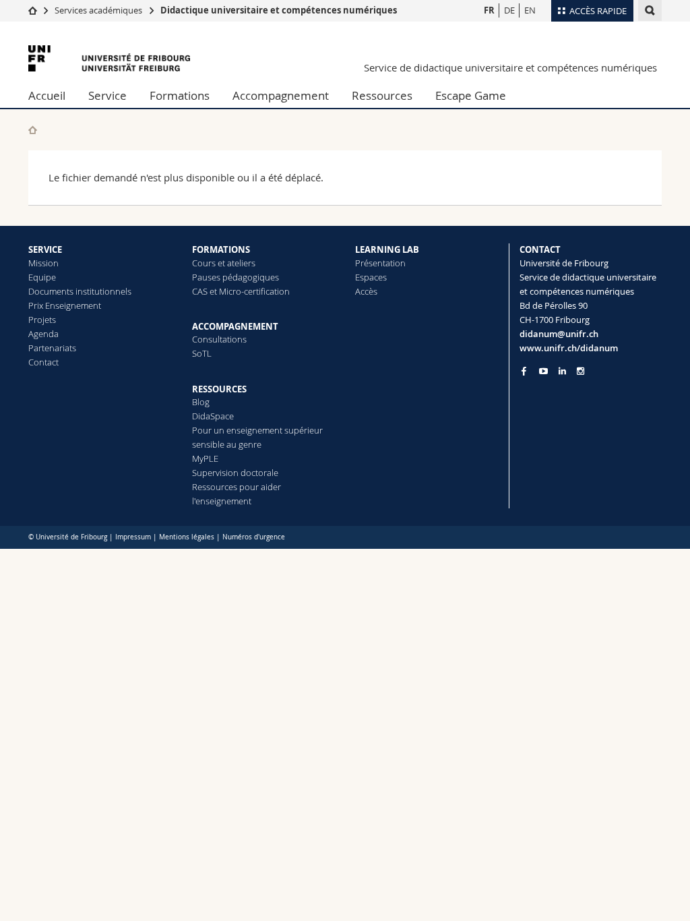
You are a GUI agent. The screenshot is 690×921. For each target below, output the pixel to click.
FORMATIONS (221, 249)
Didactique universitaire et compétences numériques (278, 10)
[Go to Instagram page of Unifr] (580, 371)
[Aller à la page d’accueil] (32, 10)
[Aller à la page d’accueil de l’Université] (109, 58)
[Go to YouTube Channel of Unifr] (543, 371)
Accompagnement (280, 95)
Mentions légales (186, 537)
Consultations (219, 339)
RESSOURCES (219, 389)
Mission (43, 263)
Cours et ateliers (223, 263)
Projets (42, 320)
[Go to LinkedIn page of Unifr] (562, 371)
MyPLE (205, 458)
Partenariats (52, 348)
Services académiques (98, 10)
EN (530, 10)
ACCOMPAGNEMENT (235, 326)
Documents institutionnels (79, 291)
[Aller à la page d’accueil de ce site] (32, 130)
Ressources (382, 95)
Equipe (42, 277)
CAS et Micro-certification (241, 291)
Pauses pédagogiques (235, 277)
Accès (366, 291)
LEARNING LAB (387, 249)
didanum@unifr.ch (559, 334)
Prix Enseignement (64, 305)
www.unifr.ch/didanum (569, 348)
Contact (43, 362)
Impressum (133, 537)
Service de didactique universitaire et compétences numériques (510, 67)
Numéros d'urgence (253, 537)
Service (107, 95)
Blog (201, 402)
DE (509, 10)
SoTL (202, 353)
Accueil (46, 95)
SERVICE (45, 249)
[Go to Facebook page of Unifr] (524, 371)
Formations (180, 95)
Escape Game (470, 95)
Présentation (380, 263)
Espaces (371, 277)
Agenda (43, 334)
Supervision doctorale (235, 473)
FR (489, 10)
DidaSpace (213, 416)
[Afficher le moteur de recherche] (650, 10)
